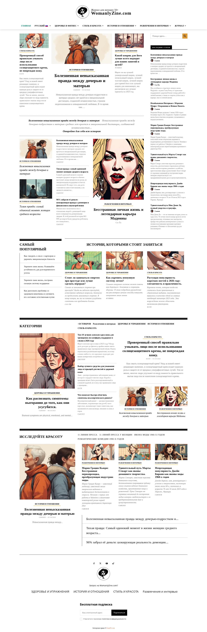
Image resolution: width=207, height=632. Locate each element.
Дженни (81, 359)
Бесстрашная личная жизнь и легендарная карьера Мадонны (118, 214)
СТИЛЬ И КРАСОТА (27, 51)
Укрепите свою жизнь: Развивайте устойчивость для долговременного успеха (39, 270)
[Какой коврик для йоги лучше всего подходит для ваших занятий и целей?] (129, 41)
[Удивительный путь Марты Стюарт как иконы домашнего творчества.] (135, 452)
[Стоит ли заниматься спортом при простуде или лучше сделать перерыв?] (83, 260)
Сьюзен (76, 90)
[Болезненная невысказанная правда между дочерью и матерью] (81, 49)
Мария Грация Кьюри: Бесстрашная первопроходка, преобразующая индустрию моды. (167, 128)
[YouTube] (106, 563)
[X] (100, 563)
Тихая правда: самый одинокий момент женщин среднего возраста (35, 210)
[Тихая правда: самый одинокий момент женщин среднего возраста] (36, 189)
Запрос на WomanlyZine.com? (103, 585)
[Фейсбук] (94, 563)
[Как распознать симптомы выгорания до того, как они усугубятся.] (47, 360)
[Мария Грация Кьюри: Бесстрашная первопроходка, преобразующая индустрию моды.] (98, 452)
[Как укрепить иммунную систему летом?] (124, 260)
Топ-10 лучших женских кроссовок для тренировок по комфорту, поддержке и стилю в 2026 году (96, 338)
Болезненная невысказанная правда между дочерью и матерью (81, 80)
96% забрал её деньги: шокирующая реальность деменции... (127, 542)
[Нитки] (113, 563)
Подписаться (119, 612)
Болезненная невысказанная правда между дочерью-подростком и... (132, 519)
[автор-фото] (152, 60)
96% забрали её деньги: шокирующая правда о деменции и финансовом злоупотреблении (72, 203)
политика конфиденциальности (114, 619)
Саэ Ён (118, 223)
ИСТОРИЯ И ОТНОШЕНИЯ (81, 70)
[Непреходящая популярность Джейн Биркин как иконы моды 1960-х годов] (171, 452)
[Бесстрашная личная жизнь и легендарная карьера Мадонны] (118, 169)
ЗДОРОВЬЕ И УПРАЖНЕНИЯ (126, 51)
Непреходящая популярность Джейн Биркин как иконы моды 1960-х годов (169, 473)
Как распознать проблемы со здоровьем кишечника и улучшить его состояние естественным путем (39, 294)
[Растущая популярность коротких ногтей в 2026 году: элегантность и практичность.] (165, 260)
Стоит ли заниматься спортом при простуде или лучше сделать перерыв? (82, 280)
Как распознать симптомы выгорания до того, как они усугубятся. (47, 402)
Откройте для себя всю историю (82, 131)
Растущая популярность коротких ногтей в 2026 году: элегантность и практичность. (164, 280)
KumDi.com (110, 628)
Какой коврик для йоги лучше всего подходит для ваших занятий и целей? (128, 60)
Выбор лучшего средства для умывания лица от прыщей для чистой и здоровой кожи (96, 369)
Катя (22, 74)
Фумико (118, 68)
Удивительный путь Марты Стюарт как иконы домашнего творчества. (135, 471)
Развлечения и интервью (118, 204)
